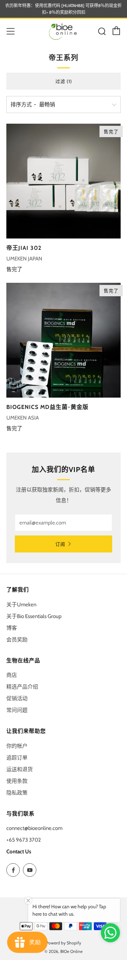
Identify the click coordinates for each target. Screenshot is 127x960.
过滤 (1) (63, 81)
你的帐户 (17, 746)
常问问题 (17, 710)
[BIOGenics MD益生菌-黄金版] (63, 340)
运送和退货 (19, 769)
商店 (11, 675)
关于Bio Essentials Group (33, 616)
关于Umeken (21, 604)
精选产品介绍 (22, 687)
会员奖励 (17, 639)
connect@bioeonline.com (34, 828)
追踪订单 (17, 757)
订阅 (60, 544)
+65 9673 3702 (23, 840)
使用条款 (17, 781)
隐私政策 (17, 793)
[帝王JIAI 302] (63, 181)
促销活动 (17, 698)
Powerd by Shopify (63, 942)
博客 (11, 628)
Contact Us (18, 851)
